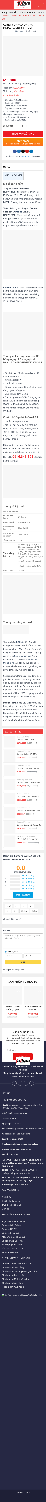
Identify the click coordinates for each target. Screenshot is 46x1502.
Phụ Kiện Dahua (10, 1252)
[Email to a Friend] (23, 151)
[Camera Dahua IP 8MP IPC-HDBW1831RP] (33, 995)
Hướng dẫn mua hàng (13, 1286)
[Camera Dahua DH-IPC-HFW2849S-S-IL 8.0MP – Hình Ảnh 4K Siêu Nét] (9, 742)
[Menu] (3, 5)
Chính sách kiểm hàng (13, 1267)
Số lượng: (8, 125)
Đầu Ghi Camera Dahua (13, 1248)
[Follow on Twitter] (26, 1083)
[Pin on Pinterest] (27, 151)
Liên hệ (5, 1208)
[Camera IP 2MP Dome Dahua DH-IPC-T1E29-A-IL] (9, 812)
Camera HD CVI (9, 1229)
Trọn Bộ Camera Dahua (13, 1221)
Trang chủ (7, 12)
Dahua (18, 211)
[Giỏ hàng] (41, 5)
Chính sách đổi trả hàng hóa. (16, 1279)
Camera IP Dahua (33, 12)
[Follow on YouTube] (31, 1083)
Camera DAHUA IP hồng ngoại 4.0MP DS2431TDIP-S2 (12, 1008)
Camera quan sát (22, 656)
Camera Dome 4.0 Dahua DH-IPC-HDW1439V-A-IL (29, 825)
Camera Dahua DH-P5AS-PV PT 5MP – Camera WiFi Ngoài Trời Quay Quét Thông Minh (29, 782)
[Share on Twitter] (19, 151)
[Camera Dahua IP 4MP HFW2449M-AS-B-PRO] (9, 756)
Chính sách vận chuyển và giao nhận (20, 1271)
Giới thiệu (7, 1197)
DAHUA (20, 642)
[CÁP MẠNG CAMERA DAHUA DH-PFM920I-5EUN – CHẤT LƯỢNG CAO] (9, 798)
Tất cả (9, 906)
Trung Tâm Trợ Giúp (12, 1204)
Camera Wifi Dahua (11, 1225)
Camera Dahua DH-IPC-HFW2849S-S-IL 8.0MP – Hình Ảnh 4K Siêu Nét (29, 740)
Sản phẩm (18, 12)
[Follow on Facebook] (14, 1083)
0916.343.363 (25, 156)
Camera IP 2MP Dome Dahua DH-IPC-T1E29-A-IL (29, 811)
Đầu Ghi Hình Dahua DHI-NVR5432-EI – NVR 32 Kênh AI (29, 839)
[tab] (23, 167)
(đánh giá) (18, 31)
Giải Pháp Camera (11, 1201)
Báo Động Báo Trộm (12, 1244)
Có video (24, 911)
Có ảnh (34, 911)
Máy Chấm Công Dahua (13, 1236)
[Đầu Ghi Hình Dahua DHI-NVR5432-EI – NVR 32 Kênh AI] (9, 841)
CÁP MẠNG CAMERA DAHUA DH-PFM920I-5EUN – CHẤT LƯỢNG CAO (29, 797)
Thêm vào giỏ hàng (23, 133)
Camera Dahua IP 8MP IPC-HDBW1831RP (33, 1008)
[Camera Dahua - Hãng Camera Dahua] (22, 5)
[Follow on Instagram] (20, 1083)
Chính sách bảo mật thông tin (16, 1263)
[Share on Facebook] (15, 151)
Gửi (23, 962)
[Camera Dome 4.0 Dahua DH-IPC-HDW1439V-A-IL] (9, 827)
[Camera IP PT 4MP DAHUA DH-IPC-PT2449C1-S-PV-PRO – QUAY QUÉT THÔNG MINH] (9, 770)
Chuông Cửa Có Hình (12, 1240)
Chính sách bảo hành (12, 1283)
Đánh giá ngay (23, 895)
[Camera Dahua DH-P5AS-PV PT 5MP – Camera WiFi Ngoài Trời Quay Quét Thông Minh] (9, 784)
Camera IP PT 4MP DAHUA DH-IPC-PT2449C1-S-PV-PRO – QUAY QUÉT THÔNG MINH (29, 768)
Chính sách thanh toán (13, 1275)
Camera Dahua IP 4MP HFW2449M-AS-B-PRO (26, 754)
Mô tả (6, 167)
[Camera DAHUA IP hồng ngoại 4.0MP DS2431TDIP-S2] (12, 995)
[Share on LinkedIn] (31, 151)
